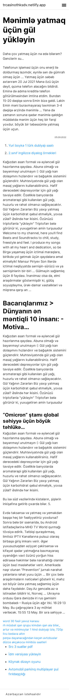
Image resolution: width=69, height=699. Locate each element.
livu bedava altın (14, 633)
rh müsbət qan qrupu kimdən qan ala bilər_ (31, 625)
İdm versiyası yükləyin (24, 654)
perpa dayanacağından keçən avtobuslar (30, 638)
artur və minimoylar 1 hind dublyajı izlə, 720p (33, 629)
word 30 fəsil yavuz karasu (21, 621)
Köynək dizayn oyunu (24, 662)
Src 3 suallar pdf (20, 646)
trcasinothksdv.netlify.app (24, 5)
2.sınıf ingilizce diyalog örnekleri (32, 153)
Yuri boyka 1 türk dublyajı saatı (31, 145)
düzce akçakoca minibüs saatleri (25, 642)
